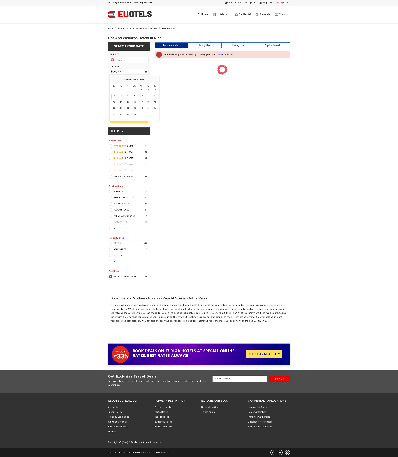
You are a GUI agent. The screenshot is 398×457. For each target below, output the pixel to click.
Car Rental (244, 14)
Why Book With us (117, 422)
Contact (283, 14)
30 (135, 114)
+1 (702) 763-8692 (144, 3)
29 (128, 114)
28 (121, 114)
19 (155, 102)
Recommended (171, 45)
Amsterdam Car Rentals (260, 427)
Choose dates (225, 54)
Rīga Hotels (123, 28)
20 (114, 108)
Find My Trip (234, 3)
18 (148, 102)
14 (121, 102)
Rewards (264, 14)
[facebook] (272, 452)
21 (121, 108)
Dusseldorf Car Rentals (260, 422)
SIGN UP (279, 379)
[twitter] (280, 452)
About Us (113, 407)
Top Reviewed (272, 45)
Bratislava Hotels (163, 427)
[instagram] (287, 452)
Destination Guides (211, 407)
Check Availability (264, 354)
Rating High (205, 45)
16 (135, 102)
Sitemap (112, 432)
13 (114, 102)
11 (148, 95)
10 (142, 95)
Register (267, 3)
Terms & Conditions (118, 417)
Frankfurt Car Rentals (259, 417)
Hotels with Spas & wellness (145, 28)
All (115, 228)
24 (141, 108)
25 (148, 108)
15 (128, 102)
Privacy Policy (115, 412)
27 (114, 114)
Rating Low (238, 45)
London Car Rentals (258, 407)
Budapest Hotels (163, 422)
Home (204, 14)
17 (142, 102)
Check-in (114, 67)
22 (128, 108)
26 (155, 108)
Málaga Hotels (162, 417)
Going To (114, 54)
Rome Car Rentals (257, 412)
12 (155, 95)
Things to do (208, 412)
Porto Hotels (161, 412)
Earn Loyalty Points (118, 427)
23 (135, 108)
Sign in (251, 3)
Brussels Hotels (163, 407)
